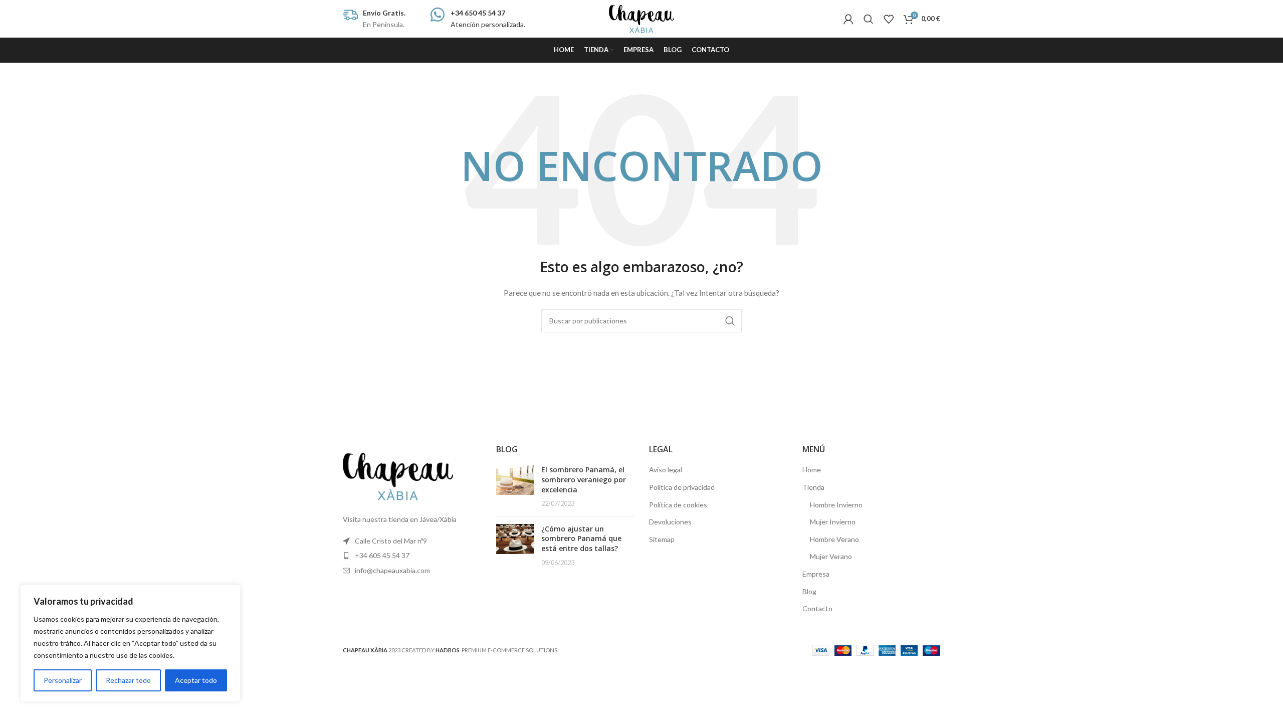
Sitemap (662, 539)
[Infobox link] (374, 19)
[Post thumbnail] (515, 486)
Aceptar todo (196, 680)
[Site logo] (641, 18)
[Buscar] (869, 19)
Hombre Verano (834, 539)
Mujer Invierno (833, 521)
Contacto (817, 608)
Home (811, 469)
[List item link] (412, 555)
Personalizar (63, 680)
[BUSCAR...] (730, 320)
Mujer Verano (831, 556)
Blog (809, 591)
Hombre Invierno (836, 504)
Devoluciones (670, 521)
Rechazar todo (128, 680)
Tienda (813, 487)
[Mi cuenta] (848, 19)
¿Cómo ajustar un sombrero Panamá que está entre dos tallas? (581, 538)
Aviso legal (665, 469)
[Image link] (398, 475)
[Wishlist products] (889, 19)
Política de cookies (678, 504)
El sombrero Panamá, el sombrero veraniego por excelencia (583, 479)
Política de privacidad (682, 487)
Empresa (815, 574)
